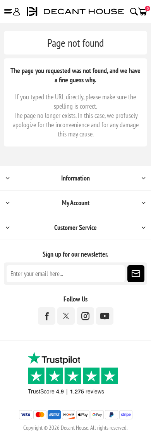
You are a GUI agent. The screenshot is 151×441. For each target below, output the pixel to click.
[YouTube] (104, 316)
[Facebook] (46, 316)
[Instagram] (85, 316)
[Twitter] (66, 316)
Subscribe (135, 273)
